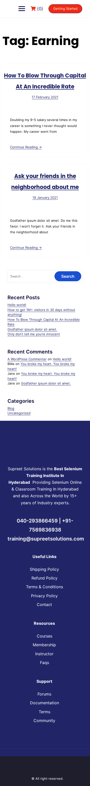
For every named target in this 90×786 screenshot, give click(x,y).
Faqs (44, 662)
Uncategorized (19, 413)
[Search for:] (45, 276)
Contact (44, 604)
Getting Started (65, 8)
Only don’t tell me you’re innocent (34, 334)
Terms (44, 711)
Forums (44, 694)
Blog (11, 408)
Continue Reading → (26, 147)
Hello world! (17, 305)
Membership (44, 644)
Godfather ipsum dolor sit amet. (32, 329)
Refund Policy (45, 578)
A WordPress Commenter (27, 359)
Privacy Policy (44, 595)
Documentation (44, 702)
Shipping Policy (44, 569)
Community (44, 720)
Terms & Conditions (44, 586)
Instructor (44, 653)
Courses (44, 636)
